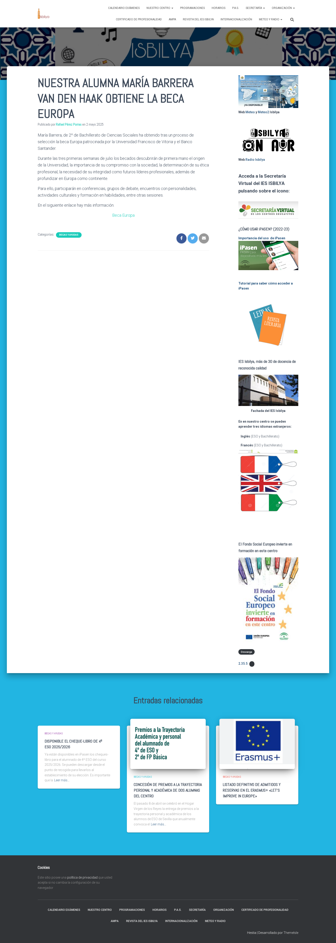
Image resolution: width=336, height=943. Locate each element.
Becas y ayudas (68, 235)
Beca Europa (123, 215)
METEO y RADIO (269, 19)
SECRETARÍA (254, 8)
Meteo (250, 112)
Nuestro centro (159, 8)
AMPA (172, 19)
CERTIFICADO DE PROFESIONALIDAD (139, 19)
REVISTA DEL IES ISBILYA (198, 19)
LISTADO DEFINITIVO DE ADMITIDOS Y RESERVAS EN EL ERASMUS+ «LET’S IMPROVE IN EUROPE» (252, 790)
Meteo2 (263, 112)
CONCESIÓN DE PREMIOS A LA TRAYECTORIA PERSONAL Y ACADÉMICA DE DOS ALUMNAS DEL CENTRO (168, 790)
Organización (282, 8)
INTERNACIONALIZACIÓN (236, 19)
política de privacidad (82, 877)
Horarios (218, 8)
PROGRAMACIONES (192, 8)
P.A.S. (235, 8)
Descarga (246, 652)
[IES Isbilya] (43, 13)
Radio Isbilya (255, 159)
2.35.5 (243, 663)
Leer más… (61, 780)
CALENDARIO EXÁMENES (124, 8)
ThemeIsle (290, 933)
